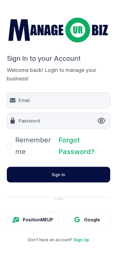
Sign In (58, 174)
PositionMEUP (38, 219)
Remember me (33, 146)
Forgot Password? (76, 146)
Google (92, 219)
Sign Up (81, 239)
